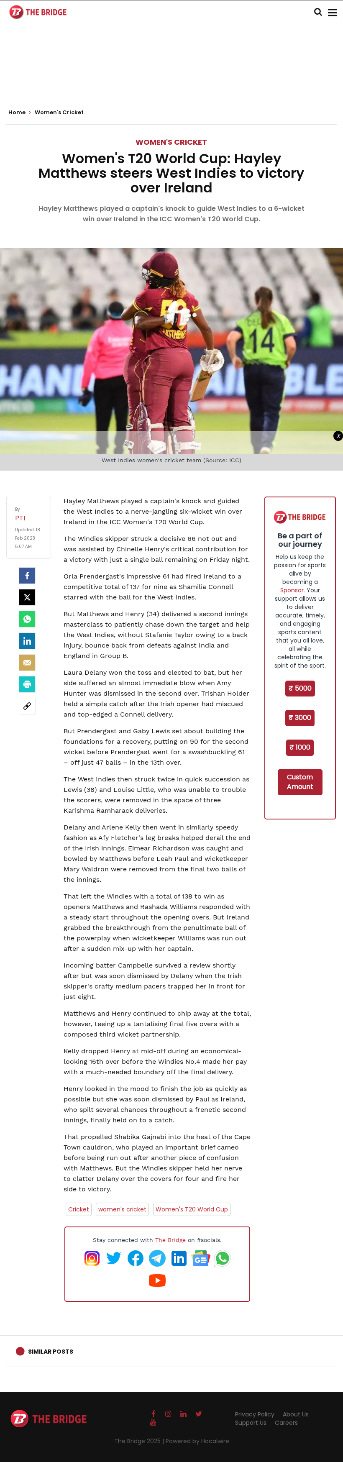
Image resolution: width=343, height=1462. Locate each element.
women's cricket (122, 1209)
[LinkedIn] (27, 640)
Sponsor (292, 590)
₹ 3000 (300, 717)
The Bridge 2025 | (140, 1441)
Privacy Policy (254, 1414)
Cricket (78, 1209)
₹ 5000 (300, 688)
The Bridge (170, 1240)
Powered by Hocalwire (197, 1441)
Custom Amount (300, 781)
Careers (286, 1422)
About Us (296, 1414)
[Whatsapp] (27, 619)
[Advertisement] (171, 75)
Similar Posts (50, 1351)
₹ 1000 (299, 747)
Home (17, 112)
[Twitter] (27, 597)
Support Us (250, 1422)
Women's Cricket (171, 142)
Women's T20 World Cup (192, 1209)
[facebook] (27, 575)
